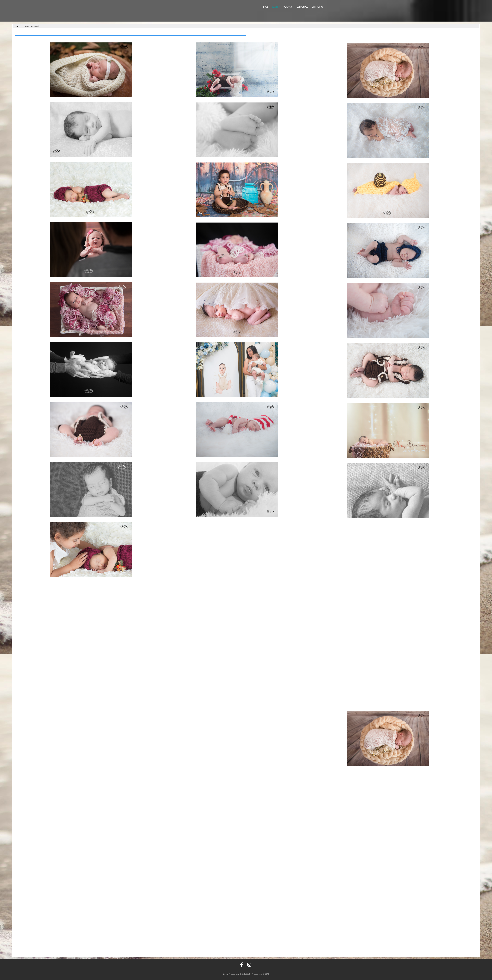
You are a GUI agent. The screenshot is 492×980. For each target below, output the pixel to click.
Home (265, 7)
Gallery (276, 7)
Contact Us (317, 7)
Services (288, 7)
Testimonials (302, 7)
